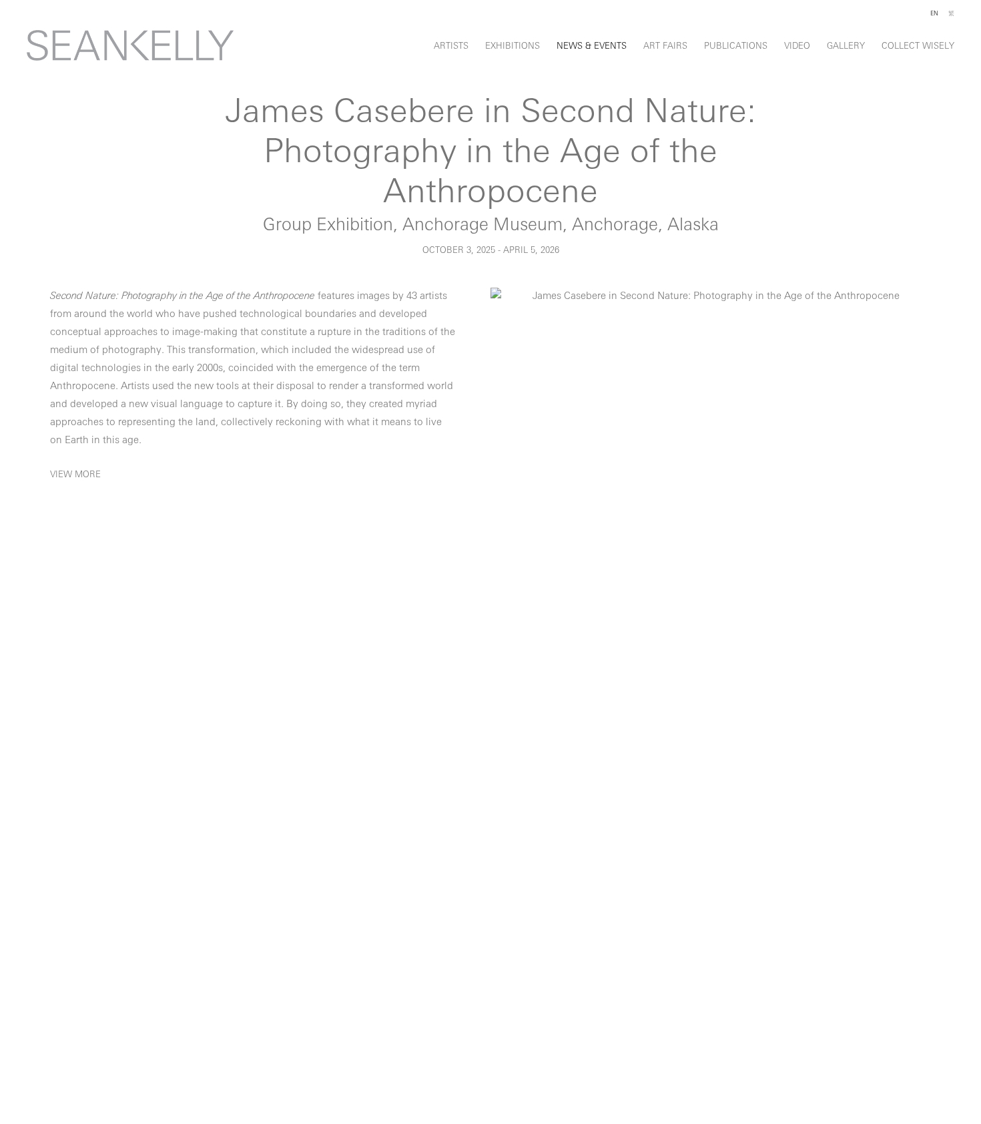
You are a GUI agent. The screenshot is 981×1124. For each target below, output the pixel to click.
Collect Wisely (918, 46)
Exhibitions (512, 46)
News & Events (592, 46)
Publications (735, 46)
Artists (451, 46)
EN (934, 14)
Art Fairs (665, 46)
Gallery (846, 46)
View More (75, 475)
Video (797, 46)
